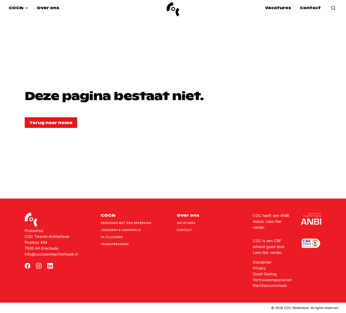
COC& (16, 7)
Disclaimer (262, 262)
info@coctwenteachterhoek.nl (51, 254)
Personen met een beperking (126, 223)
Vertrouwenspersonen (272, 279)
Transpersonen (115, 244)
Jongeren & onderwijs (121, 230)
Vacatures (278, 7)
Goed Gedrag (265, 274)
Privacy (259, 268)
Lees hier (274, 221)
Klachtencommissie (270, 285)
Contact (310, 7)
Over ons (48, 7)
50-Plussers (112, 237)
